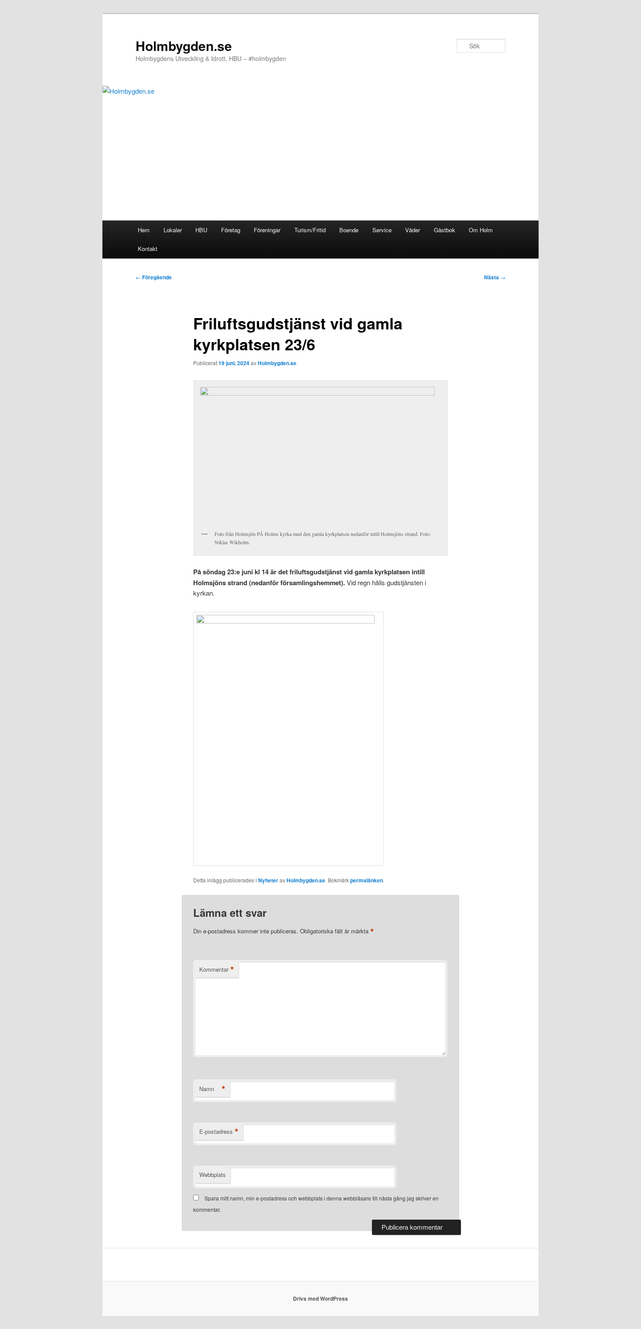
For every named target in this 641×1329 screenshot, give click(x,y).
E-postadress (219, 1132)
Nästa (494, 277)
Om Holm (481, 230)
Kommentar (216, 969)
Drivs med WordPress (320, 1298)
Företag (230, 230)
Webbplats (212, 1174)
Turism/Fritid (310, 230)
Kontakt (147, 248)
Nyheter (268, 880)
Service (382, 230)
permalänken (366, 880)
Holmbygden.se (184, 45)
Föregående (154, 277)
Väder (412, 230)
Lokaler (173, 230)
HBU (201, 230)
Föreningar (267, 230)
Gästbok (444, 230)
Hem (144, 230)
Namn (212, 1089)
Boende (348, 230)
